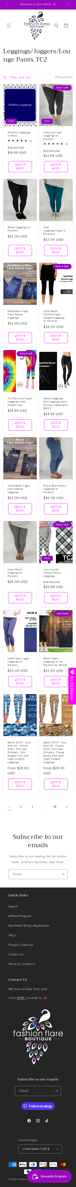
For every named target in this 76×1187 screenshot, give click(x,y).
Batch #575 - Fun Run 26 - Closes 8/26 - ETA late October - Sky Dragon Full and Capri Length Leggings (19, 752)
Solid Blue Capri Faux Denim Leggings (18, 315)
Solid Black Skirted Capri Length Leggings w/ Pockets (54, 316)
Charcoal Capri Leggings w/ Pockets (52, 136)
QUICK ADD (20, 166)
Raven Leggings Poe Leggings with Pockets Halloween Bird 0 (55, 403)
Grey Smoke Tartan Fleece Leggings (52, 573)
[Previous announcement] (7, 4)
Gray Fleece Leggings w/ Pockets (15, 573)
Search (13, 906)
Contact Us (16, 954)
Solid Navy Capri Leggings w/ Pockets (18, 662)
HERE (21, 998)
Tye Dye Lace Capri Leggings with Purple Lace (20, 402)
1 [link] (9, 807)
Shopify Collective (20, 945)
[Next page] (66, 807)
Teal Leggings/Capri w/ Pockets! (54, 231)
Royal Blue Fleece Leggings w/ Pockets (54, 489)
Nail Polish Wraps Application (28, 925)
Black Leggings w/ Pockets (19, 229)
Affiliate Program (19, 916)
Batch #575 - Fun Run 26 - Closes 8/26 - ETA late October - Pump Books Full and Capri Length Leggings (55, 752)
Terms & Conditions (21, 964)
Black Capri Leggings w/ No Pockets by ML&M (55, 662)
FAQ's (12, 935)
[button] (8, 25)
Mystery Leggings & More (19, 134)
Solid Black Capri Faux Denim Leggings (19, 489)
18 (55, 807)
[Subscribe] (62, 874)
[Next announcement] (68, 4)
